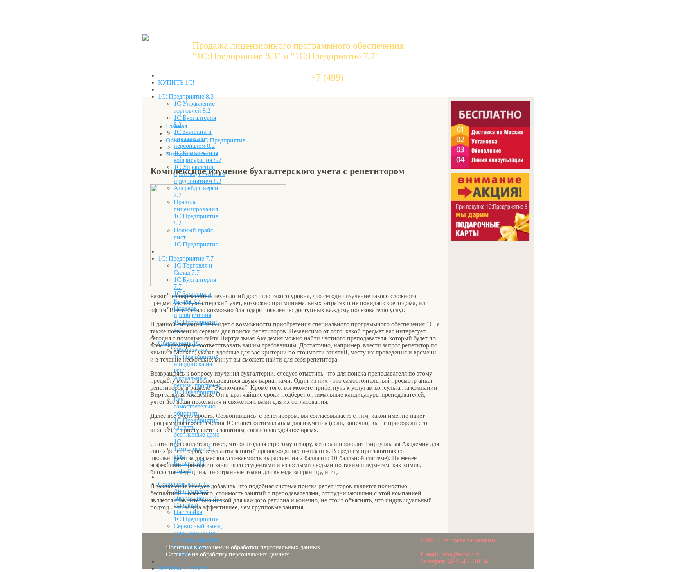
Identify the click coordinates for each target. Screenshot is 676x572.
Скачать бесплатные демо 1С (196, 434)
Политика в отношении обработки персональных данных (243, 547)
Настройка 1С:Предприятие (196, 515)
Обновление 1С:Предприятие (205, 140)
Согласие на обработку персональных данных (227, 554)
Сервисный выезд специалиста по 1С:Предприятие (198, 533)
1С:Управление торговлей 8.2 (194, 107)
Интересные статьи (192, 154)
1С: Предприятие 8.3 (186, 96)
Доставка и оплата (182, 568)
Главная (176, 126)
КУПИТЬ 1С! (176, 82)
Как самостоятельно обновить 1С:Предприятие (196, 410)
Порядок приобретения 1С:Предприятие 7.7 (196, 318)
